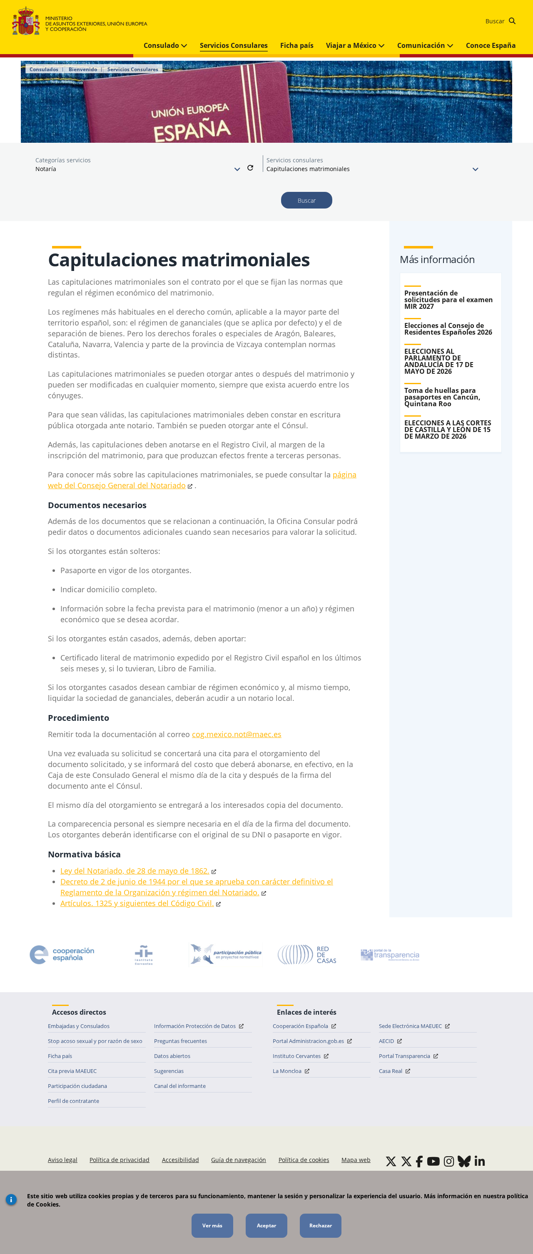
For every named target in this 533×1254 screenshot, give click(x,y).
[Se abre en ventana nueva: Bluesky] (464, 1161)
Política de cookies (304, 1160)
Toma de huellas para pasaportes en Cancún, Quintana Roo (442, 397)
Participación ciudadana (77, 1086)
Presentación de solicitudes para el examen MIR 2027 (448, 299)
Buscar (496, 21)
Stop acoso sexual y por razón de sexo (95, 1041)
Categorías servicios (63, 160)
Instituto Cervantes (297, 1056)
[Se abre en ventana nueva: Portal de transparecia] (389, 954)
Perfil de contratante (73, 1101)
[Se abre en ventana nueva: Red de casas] (307, 954)
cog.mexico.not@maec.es (236, 734)
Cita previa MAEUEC (72, 1071)
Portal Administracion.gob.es (309, 1041)
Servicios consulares (294, 160)
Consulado (162, 45)
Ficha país (297, 45)
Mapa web (356, 1160)
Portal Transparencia (405, 1056)
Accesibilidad (180, 1160)
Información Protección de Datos (195, 1026)
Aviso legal (62, 1160)
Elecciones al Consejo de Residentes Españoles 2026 (448, 329)
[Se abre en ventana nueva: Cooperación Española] (62, 954)
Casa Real (391, 1071)
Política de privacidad (119, 1160)
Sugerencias (169, 1071)
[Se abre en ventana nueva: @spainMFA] (406, 1161)
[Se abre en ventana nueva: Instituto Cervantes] (143, 954)
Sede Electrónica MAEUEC (411, 1026)
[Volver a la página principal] (84, 21)
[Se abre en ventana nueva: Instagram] (449, 1161)
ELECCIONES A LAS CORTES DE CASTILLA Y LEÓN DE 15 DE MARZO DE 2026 (447, 429)
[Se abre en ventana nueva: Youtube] (433, 1161)
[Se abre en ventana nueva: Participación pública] (226, 954)
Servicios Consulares (234, 45)
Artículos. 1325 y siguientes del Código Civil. (137, 903)
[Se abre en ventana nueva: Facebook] (419, 1161)
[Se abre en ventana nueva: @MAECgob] (391, 1161)
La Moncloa (288, 1071)
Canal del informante (180, 1086)
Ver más (212, 1225)
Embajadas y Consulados (79, 1026)
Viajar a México (352, 45)
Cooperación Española (301, 1026)
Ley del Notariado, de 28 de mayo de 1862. (134, 871)
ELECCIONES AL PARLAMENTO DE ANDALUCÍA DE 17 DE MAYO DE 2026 (438, 361)
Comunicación (422, 45)
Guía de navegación (238, 1160)
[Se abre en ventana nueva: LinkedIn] (480, 1161)
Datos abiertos (172, 1056)
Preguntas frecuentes (180, 1041)
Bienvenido (83, 69)
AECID (387, 1041)
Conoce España (491, 45)
